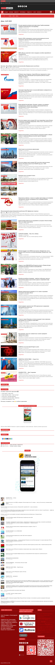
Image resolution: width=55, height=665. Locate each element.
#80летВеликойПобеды (47, 613)
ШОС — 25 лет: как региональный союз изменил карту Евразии (13, 590)
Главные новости (4, 251)
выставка (46, 627)
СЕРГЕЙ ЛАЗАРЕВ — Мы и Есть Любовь (28, 233)
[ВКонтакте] (2, 438)
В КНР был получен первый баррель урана (29, 346)
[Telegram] (11, 438)
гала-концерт (51, 627)
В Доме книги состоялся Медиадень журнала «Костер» (16, 571)
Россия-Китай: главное (4, 25)
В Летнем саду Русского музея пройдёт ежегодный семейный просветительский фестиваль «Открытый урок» (21, 514)
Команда (11, 12)
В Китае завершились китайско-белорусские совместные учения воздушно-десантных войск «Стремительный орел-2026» (29, 544)
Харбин (44, 626)
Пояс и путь (42, 624)
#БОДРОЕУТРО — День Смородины (27, 372)
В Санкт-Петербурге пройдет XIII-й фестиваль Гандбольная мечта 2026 (19, 517)
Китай (43, 622)
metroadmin (21, 27)
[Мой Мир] (5, 438)
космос (43, 629)
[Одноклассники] (4, 438)
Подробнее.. (21, 34)
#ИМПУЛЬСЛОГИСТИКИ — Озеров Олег (29, 359)
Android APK (23, 635)
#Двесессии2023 (47, 615)
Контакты (39, 12)
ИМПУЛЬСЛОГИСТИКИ (4, 359)
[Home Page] (2, 12)
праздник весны (41, 630)
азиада (40, 627)
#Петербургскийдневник (40, 616)
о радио (6, 12)
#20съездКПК (40, 613)
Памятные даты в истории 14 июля (27, 175)
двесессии (39, 629)
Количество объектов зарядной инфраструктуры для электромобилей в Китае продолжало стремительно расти (26, 553)
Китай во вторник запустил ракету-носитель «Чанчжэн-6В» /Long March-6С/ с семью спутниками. (19, 506)
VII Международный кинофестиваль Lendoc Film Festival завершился (19, 535)
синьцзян (46, 630)
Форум (41, 626)
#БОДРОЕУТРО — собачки (11, 497)
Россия (47, 624)
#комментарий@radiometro (44, 618)
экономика (39, 633)
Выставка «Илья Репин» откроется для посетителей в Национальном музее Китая (20, 66)
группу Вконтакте (5, 431)
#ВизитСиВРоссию (40, 615)
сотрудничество (50, 630)
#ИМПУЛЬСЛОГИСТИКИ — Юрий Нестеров (14, 567)
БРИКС (46, 619)
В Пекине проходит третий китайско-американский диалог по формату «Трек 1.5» (21, 526)
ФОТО (35, 12)
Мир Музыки (3, 234)
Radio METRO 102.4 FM (5, 386)
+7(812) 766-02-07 (5, 444)
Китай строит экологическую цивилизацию (29, 149)
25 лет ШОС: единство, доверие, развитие (13, 593)
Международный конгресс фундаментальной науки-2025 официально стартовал (19, 211)
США (51, 624)
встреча (44, 627)
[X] (7, 438)
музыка (50, 629)
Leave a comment (16, 67)
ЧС (45, 626)
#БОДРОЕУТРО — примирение (12, 576)
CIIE (51, 618)
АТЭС (43, 619)
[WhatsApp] (10, 438)
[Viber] (8, 438)
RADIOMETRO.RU (5, 618)
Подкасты (29, 12)
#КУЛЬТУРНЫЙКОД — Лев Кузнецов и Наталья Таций (16, 562)
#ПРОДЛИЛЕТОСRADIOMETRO (12, 558)
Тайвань (38, 626)
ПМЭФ (38, 624)
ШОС (47, 626)
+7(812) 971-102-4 (5, 446)
